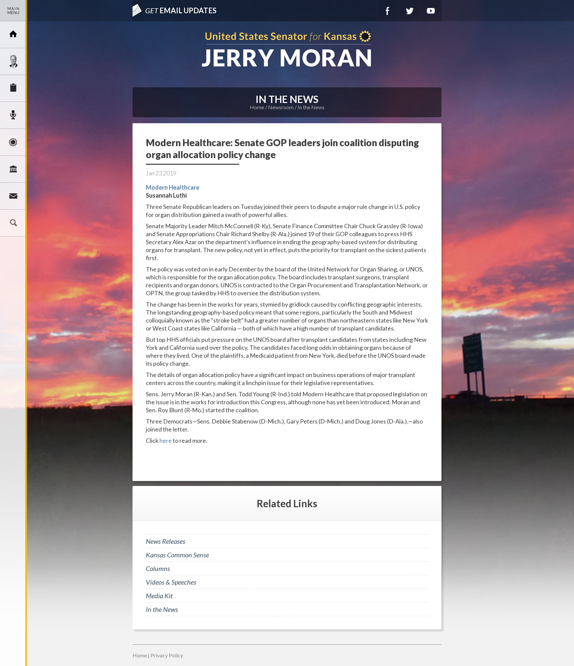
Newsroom (13, 115)
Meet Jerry (13, 61)
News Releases (165, 541)
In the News (311, 107)
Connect (13, 196)
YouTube (430, 10)
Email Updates (181, 10)
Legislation (13, 169)
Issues (13, 142)
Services (13, 88)
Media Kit (159, 596)
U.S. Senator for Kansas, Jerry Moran (287, 49)
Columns (158, 568)
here (166, 440)
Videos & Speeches (171, 582)
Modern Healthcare (172, 187)
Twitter (409, 10)
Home (257, 107)
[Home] (13, 34)
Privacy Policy (166, 655)
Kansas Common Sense (177, 555)
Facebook (387, 10)
